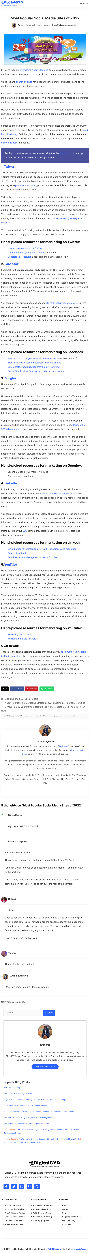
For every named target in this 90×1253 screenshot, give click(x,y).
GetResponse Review (12, 1133)
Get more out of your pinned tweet (26, 252)
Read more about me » (45, 1066)
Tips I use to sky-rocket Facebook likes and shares (34, 362)
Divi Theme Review (25, 1129)
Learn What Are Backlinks (14, 1105)
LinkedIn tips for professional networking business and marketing (42, 549)
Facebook (11, 264)
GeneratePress (79, 1249)
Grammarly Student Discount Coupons (58, 1111)
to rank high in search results (62, 303)
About (64, 1205)
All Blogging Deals (42, 1221)
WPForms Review (13, 1205)
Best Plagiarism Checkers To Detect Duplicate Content (26, 1123)
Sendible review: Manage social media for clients (34, 557)
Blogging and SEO (14, 699)
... (45, 791)
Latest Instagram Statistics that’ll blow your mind (34, 367)
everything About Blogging (34, 70)
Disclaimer (67, 1224)
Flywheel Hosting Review (45, 1129)
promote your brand (25, 185)
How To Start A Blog (12, 1087)
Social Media (31, 699)
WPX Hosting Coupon (43, 1213)
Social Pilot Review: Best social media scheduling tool (36, 371)
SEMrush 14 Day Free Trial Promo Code (63, 1139)
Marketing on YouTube (19, 634)
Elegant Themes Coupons (57, 1099)
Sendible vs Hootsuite (19, 256)
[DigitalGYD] (12, 3)
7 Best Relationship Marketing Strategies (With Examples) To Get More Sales (45, 703)
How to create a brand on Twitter (25, 248)
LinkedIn (11, 483)
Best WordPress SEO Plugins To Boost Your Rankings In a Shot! (30, 1117)
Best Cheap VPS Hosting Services (18, 1093)
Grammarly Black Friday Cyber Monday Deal (22, 1142)
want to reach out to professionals (58, 493)
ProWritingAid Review (15, 1213)
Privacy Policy (68, 1221)
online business (9, 142)
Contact (65, 1209)
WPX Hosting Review (14, 1209)
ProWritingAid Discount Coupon (32, 1139)
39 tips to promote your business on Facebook (32, 358)
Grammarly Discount (43, 1205)
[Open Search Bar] (74, 3)
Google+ (10, 378)
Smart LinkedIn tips (18, 553)
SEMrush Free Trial (42, 1209)
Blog (64, 1213)
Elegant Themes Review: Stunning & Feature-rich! (24, 1099)
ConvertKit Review (13, 1221)
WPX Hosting (54, 1249)
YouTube (10, 564)
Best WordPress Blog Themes (69, 1129)
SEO (25, 530)
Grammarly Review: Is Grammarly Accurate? (22, 1111)
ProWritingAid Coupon (44, 1217)
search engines (24, 81)
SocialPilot (65, 153)
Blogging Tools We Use (72, 1217)
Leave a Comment (44, 25)
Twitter (9, 166)
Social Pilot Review (14, 1224)
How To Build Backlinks (37, 1105)
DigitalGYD (64, 746)
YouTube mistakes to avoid (22, 638)
